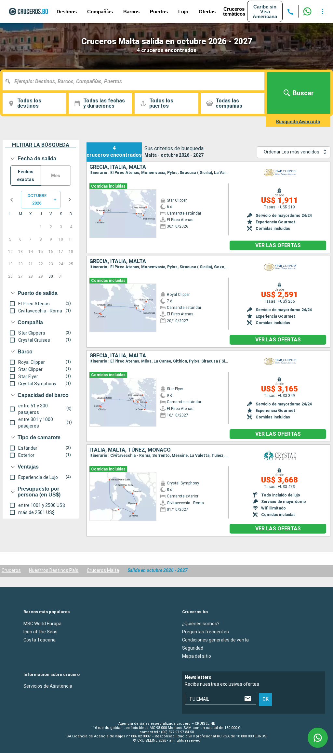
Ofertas (207, 11)
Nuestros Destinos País (53, 570)
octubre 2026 (37, 199)
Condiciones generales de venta (215, 639)
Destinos (67, 11)
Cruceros (11, 570)
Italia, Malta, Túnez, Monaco (130, 450)
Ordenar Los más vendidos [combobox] (291, 151)
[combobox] (136, 81)
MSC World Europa (42, 623)
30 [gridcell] (50, 276)
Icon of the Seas (40, 631)
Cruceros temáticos (234, 11)
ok (265, 699)
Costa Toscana (39, 639)
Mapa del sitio (196, 656)
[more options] (322, 11)
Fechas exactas (25, 175)
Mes (55, 175)
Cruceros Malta (103, 570)
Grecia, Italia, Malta (117, 167)
